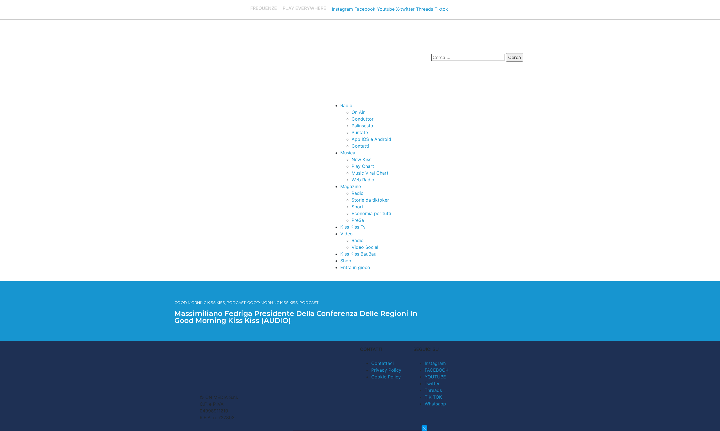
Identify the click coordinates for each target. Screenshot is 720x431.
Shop (345, 260)
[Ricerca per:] (468, 57)
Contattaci (382, 363)
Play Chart (363, 166)
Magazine (350, 186)
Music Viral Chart (370, 173)
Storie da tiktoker (370, 200)
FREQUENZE (263, 8)
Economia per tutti (371, 213)
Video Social (365, 247)
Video (346, 233)
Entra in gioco (355, 267)
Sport (358, 206)
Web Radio (363, 179)
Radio (346, 105)
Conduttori (363, 119)
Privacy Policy (386, 370)
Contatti (360, 146)
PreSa (358, 220)
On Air (358, 112)
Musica (347, 152)
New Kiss (361, 159)
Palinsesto (362, 125)
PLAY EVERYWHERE (304, 8)
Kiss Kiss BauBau (358, 254)
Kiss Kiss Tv (353, 227)
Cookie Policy (386, 377)
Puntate (360, 132)
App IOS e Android (371, 139)
